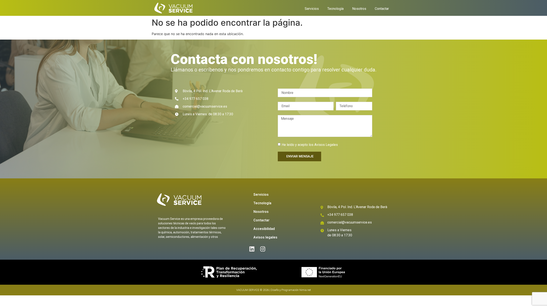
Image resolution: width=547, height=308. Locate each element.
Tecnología (335, 9)
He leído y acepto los (310, 145)
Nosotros (359, 9)
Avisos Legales (326, 145)
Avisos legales (265, 237)
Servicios (312, 9)
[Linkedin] (252, 249)
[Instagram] (263, 249)
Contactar (382, 9)
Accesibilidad (264, 229)
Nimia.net (305, 290)
